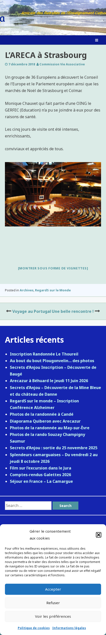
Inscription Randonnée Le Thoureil (44, 354)
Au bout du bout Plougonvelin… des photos (52, 360)
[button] (98, 534)
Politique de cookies (34, 628)
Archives (27, 290)
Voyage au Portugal (31, 311)
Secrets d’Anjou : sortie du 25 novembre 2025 (53, 447)
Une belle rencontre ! (73, 311)
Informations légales (69, 628)
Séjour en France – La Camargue (41, 481)
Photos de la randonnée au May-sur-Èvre (49, 427)
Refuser (53, 602)
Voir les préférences (53, 616)
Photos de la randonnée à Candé (41, 414)
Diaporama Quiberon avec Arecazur (45, 421)
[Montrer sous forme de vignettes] (53, 268)
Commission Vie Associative (62, 64)
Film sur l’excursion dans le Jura (40, 468)
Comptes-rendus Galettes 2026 (40, 474)
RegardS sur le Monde (53, 290)
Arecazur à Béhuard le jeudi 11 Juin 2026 (49, 380)
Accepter (53, 589)
